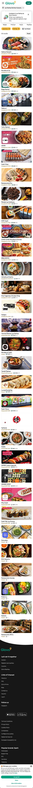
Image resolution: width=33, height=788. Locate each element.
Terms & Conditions (6, 721)
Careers (3, 660)
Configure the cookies (7, 734)
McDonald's (4, 751)
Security (3, 694)
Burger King (4, 753)
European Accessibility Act (8, 740)
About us (3, 678)
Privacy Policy (5, 724)
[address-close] (28, 14)
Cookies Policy (5, 727)
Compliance (4, 730)
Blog (2, 687)
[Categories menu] (3, 3)
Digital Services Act (6, 737)
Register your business (7, 663)
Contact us (4, 690)
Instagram (4, 705)
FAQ (2, 681)
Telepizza (4, 762)
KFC (2, 756)
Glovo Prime (4, 684)
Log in (3, 697)
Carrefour (4, 759)
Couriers (3, 666)
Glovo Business (5, 669)
